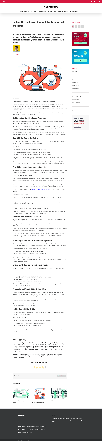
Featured (14, 29)
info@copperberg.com (27, 432)
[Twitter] (79, 26)
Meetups (74, 91)
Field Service (75, 82)
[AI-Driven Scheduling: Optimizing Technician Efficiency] (21, 393)
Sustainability (19, 29)
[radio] (34, 367)
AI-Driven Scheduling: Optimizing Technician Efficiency (20, 401)
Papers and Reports (76, 96)
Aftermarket (75, 71)
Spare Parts (74, 105)
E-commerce (75, 74)
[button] (79, 12)
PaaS (73, 93)
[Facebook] (76, 26)
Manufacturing (75, 88)
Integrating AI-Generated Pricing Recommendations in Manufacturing (38, 401)
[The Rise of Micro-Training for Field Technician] (59, 393)
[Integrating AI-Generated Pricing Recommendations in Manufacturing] (40, 393)
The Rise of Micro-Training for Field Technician (58, 401)
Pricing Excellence (76, 102)
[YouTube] (82, 26)
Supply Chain (75, 107)
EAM (73, 77)
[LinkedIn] (73, 26)
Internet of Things (76, 85)
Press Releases (75, 99)
